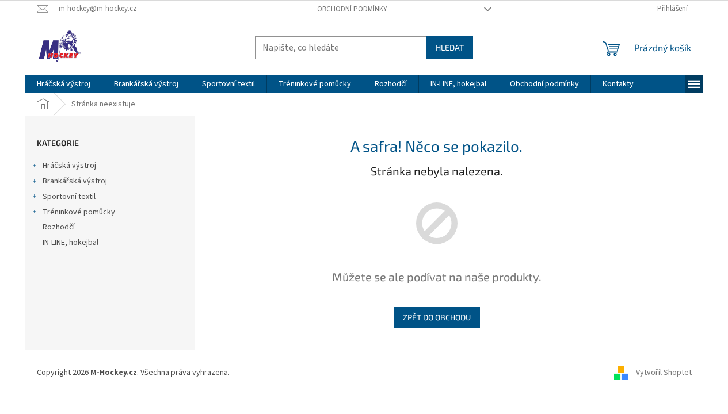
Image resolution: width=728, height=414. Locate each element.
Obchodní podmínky (352, 9)
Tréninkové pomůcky (79, 212)
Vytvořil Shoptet (664, 372)
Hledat (450, 47)
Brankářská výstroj (75, 181)
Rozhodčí (59, 227)
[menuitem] (63, 84)
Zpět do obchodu (437, 317)
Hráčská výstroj (69, 165)
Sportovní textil (69, 196)
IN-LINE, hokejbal (70, 242)
